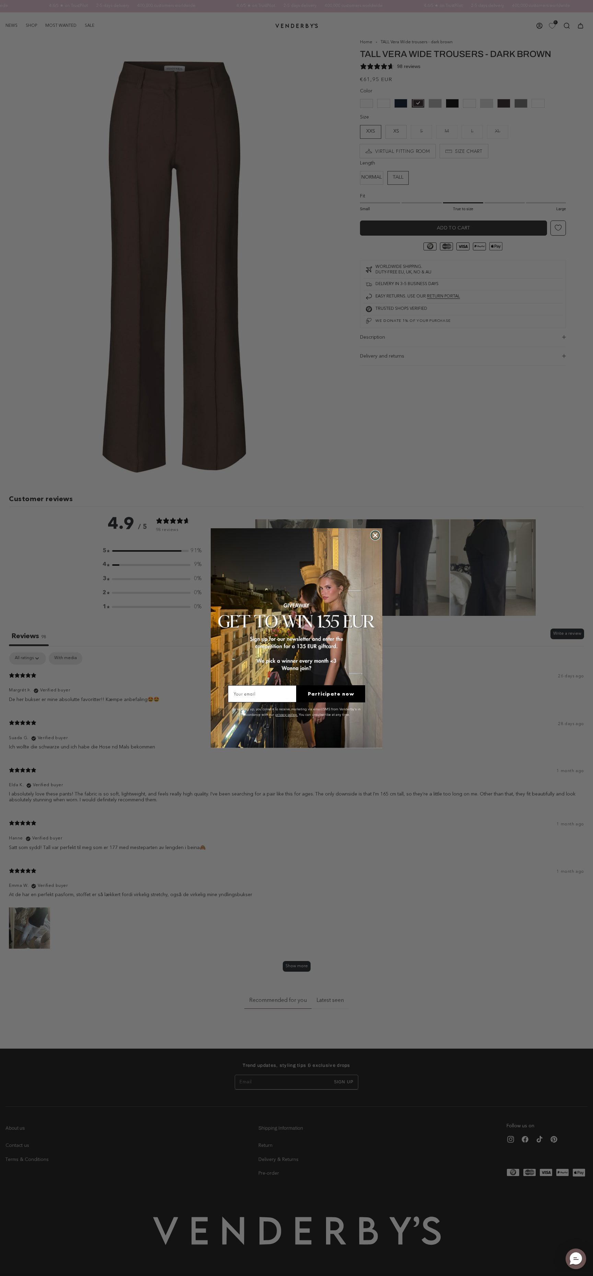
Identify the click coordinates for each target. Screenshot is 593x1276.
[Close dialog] (375, 535)
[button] (576, 1259)
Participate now (331, 693)
